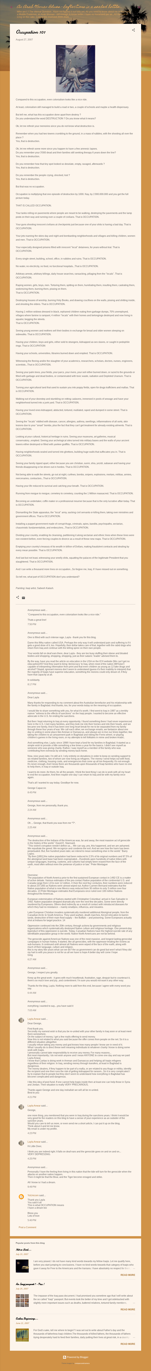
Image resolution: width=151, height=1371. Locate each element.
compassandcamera (82, 1363)
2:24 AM (32, 810)
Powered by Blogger (77, 1357)
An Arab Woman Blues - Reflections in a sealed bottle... (69, 7)
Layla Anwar (34, 1019)
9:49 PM (32, 1187)
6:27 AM (32, 959)
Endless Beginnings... (27, 1319)
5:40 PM (32, 1220)
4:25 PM (32, 1158)
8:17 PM (32, 684)
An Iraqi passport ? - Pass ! (30, 1284)
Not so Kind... (23, 1250)
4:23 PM (32, 1133)
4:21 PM (32, 1097)
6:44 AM (32, 993)
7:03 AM (32, 1010)
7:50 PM (32, 624)
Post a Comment (27, 1227)
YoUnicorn (33, 1195)
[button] (133, 30)
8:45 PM (32, 792)
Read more (128, 1275)
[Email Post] (23, 599)
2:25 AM (32, 827)
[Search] (139, 8)
